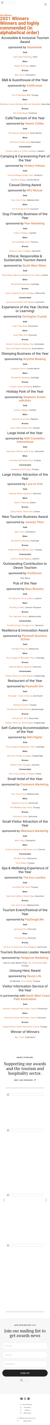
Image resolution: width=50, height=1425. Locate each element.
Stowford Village (18, 180)
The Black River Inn (19, 649)
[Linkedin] (28, 1399)
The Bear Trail (19, 858)
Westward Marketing (34, 831)
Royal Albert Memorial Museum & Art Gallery (21, 275)
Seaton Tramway (21, 66)
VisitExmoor (34, 85)
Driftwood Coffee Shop (20, 142)
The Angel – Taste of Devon (20, 696)
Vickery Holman (34, 165)
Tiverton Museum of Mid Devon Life (21, 849)
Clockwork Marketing (34, 784)
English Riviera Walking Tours (21, 550)
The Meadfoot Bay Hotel (21, 807)
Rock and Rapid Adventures (18, 348)
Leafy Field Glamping (22, 57)
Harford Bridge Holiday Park (20, 175)
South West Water (34, 265)
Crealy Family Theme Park (21, 511)
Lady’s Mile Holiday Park (21, 428)
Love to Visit (34, 484)
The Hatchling (20, 938)
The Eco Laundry (34, 877)
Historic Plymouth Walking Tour (19, 344)
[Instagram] (25, 1399)
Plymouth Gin (34, 686)
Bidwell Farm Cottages (21, 765)
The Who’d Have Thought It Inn (20, 625)
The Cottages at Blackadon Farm (20, 658)
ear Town (20, 75)
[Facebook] (21, 1399)
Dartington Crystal (34, 316)
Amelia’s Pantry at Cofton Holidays (21, 151)
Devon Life (34, 976)
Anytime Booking (34, 359)
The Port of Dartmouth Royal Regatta (19, 947)
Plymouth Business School (34, 637)
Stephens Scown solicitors (32, 398)
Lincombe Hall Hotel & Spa (21, 460)
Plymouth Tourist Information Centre (20, 1017)
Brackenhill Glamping (20, 284)
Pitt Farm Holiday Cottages (19, 756)
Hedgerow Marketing (34, 957)
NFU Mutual (34, 190)
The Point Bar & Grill (20, 209)
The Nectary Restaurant (18, 133)
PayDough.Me (34, 919)
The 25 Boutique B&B (21, 95)
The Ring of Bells (16, 607)
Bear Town (19, 532)
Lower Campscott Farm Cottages (20, 293)
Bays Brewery (34, 589)
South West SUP (20, 335)
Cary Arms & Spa (18, 200)
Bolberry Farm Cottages (20, 251)
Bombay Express (20, 705)
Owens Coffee (34, 123)
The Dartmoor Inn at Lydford (21, 598)
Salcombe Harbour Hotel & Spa (20, 451)
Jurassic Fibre (34, 522)
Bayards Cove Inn (19, 803)
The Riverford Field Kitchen (19, 709)
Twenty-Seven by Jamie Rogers (19, 676)
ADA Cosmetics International (31, 440)
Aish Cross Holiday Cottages (21, 774)
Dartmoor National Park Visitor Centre (20, 1008)
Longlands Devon (18, 368)
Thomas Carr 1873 (20, 718)
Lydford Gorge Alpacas (21, 559)
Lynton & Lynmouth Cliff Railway (20, 302)
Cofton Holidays (21, 233)
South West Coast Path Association (32, 997)
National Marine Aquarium (20, 493)
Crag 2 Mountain (19, 326)
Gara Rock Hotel (20, 816)
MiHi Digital (34, 737)
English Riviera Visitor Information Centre (21, 1026)
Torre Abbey (20, 863)
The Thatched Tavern (18, 616)
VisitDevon (34, 573)
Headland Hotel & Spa (21, 469)
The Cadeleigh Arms (21, 242)
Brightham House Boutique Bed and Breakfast (20, 104)
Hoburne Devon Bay (20, 419)
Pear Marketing (34, 223)
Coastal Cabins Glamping (21, 386)
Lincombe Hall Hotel (21, 887)
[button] (45, 4)
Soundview (34, 47)
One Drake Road (20, 113)
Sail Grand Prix (20, 929)
